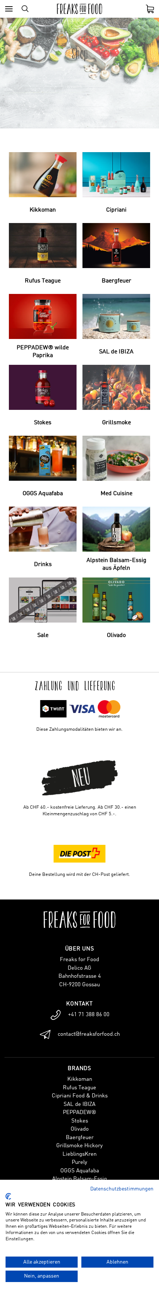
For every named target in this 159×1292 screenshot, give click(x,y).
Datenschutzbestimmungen (121, 1189)
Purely (79, 1162)
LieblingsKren (79, 1154)
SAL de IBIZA (79, 1104)
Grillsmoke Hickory (79, 1146)
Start (10, 28)
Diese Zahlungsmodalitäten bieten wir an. (79, 729)
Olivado (80, 1129)
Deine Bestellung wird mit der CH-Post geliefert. (79, 874)
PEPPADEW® (79, 1112)
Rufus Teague (79, 1088)
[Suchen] (24, 8)
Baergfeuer (80, 1138)
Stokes (79, 1121)
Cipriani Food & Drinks (80, 1096)
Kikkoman (79, 1079)
